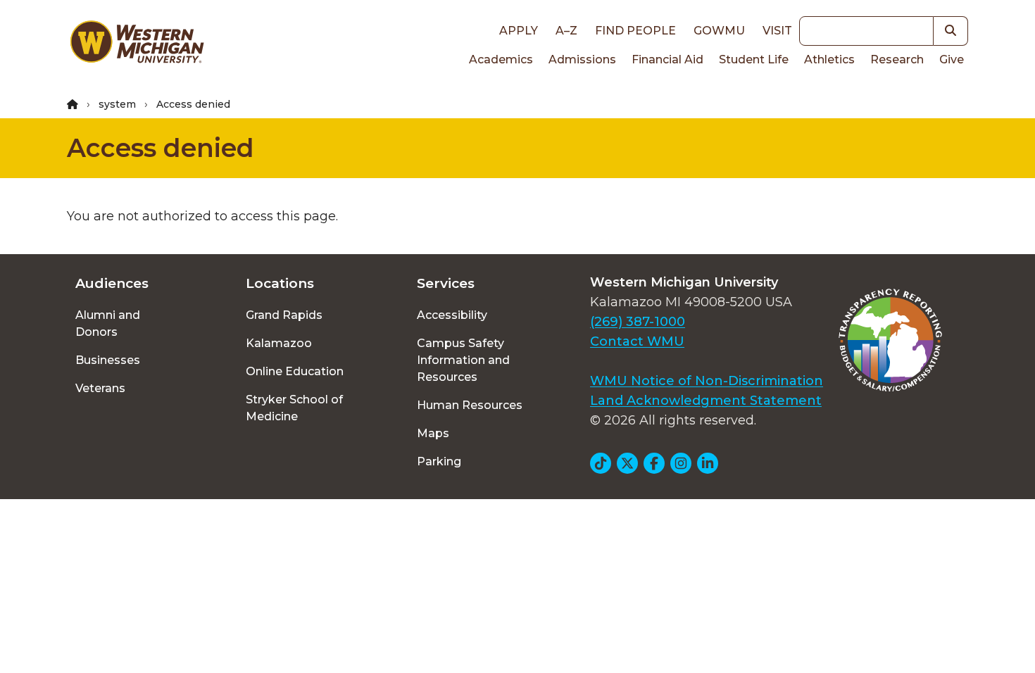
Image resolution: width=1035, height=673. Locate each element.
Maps (433, 433)
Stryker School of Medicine (294, 408)
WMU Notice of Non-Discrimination (706, 381)
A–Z (566, 30)
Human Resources (469, 405)
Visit (777, 30)
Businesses (107, 360)
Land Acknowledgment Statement (706, 400)
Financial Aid (667, 59)
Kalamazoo (279, 343)
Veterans (100, 388)
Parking (439, 461)
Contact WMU (637, 341)
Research (897, 59)
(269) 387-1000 (637, 321)
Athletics (829, 59)
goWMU (719, 30)
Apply (518, 30)
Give (951, 59)
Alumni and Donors (107, 323)
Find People (635, 30)
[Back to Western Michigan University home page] (136, 45)
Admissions (582, 59)
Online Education (295, 371)
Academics (501, 59)
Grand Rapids (284, 315)
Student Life (754, 59)
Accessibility (452, 315)
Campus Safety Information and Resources (463, 360)
